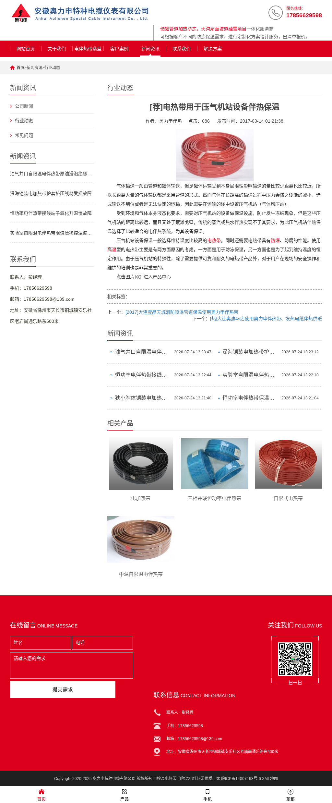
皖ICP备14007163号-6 (241, 778)
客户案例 (119, 48)
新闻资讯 (150, 48)
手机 (207, 799)
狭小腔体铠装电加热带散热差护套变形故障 (143, 398)
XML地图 (270, 778)
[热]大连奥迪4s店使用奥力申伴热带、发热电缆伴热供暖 (266, 318)
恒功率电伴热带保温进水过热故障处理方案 (250, 398)
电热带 (214, 240)
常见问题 (24, 135)
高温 (111, 249)
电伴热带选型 (87, 48)
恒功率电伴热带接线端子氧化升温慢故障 (51, 213)
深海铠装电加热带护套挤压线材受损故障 (51, 193)
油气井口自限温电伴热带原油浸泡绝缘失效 (52, 173)
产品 (124, 799)
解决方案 (213, 48)
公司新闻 (24, 106)
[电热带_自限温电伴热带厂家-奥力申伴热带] (80, 13)
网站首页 (26, 48)
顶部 (290, 799)
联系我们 (181, 48)
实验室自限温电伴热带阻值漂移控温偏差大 (52, 233)
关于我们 (57, 48)
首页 (20, 68)
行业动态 (52, 68)
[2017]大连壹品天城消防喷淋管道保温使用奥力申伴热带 (181, 312)
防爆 (275, 240)
